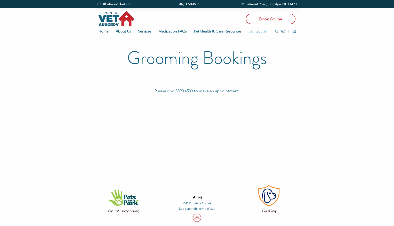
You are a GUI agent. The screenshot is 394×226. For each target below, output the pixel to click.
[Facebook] (288, 31)
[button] (125, 31)
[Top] (197, 218)
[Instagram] (294, 31)
